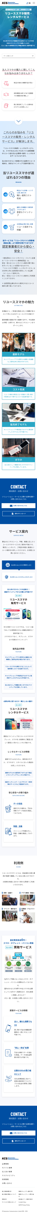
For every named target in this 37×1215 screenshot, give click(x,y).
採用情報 (5, 1179)
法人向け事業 (7, 1171)
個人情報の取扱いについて (9, 1194)
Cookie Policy (22, 1202)
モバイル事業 (7, 1167)
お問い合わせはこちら (20, 506)
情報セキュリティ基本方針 (26, 1191)
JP (27, 3)
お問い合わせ (7, 1183)
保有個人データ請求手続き (26, 1199)
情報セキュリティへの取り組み (26, 1195)
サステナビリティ (8, 1175)
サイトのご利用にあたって (9, 1202)
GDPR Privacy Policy (24, 1205)
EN (29, 3)
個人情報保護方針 (6, 1191)
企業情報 (5, 1164)
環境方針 (4, 1199)
